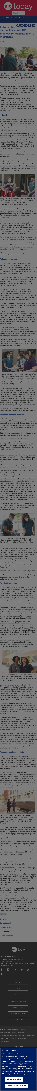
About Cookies (14, 1079)
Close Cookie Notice (16, 1086)
